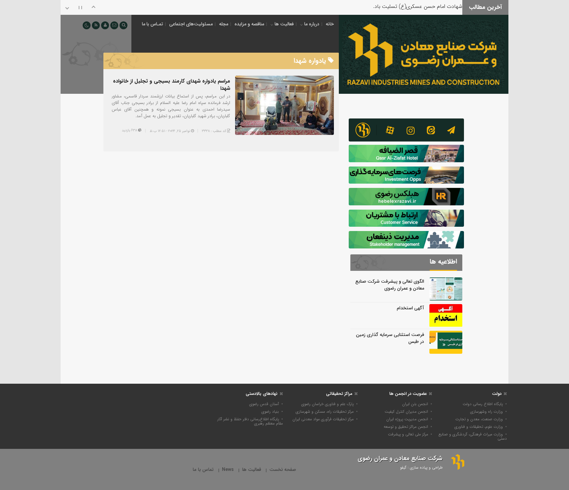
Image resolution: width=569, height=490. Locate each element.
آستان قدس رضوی (264, 404)
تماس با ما (203, 469)
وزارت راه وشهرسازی (486, 411)
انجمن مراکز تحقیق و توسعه (406, 427)
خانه (330, 24)
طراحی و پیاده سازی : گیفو (421, 467)
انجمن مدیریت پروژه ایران (407, 419)
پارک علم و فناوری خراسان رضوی (327, 404)
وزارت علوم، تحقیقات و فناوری (478, 427)
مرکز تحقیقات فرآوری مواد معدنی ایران (323, 419)
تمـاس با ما (152, 24)
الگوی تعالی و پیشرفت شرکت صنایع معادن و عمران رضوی (389, 285)
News (228, 469)
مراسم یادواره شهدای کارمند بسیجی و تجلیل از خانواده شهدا (171, 84)
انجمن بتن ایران (415, 404)
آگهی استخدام (410, 308)
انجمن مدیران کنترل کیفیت (406, 411)
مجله (223, 24)
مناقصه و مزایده (249, 24)
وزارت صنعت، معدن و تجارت (479, 419)
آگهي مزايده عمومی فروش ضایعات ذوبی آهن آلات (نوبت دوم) (395, 10)
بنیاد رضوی (270, 411)
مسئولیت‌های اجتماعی (191, 24)
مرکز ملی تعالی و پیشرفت (408, 434)
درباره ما (311, 24)
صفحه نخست (282, 469)
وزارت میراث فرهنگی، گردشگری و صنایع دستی (473, 436)
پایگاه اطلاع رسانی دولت (483, 404)
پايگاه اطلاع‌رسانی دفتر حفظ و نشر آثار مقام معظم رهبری (250, 421)
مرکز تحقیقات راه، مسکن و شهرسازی (325, 411)
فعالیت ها (284, 24)
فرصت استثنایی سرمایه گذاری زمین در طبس (390, 338)
